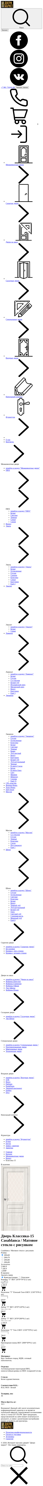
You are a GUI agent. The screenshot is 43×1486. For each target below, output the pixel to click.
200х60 (7, 1255)
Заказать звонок (22, 87)
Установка (10, 1437)
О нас (8, 440)
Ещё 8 (13, 920)
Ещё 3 (13, 693)
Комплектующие (11, 1277)
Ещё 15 (13, 781)
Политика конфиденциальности (19, 1432)
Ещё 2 (13, 584)
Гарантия (9, 1439)
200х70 (7, 1257)
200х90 (7, 1262)
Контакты (10, 442)
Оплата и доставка (13, 1434)
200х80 (7, 1260)
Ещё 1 (13, 847)
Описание (25, 1277)
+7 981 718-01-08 (8, 87)
